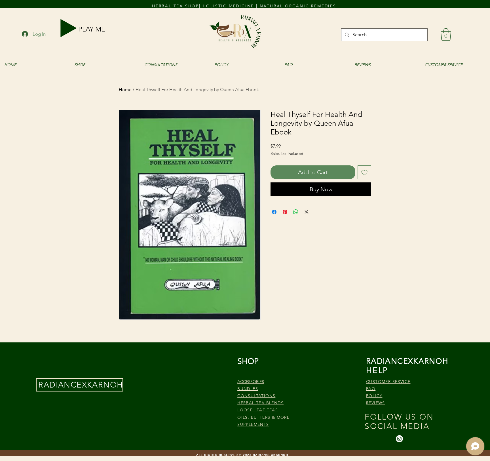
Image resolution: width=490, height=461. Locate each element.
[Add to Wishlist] (364, 172)
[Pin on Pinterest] (285, 212)
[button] (446, 34)
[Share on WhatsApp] (295, 212)
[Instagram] (399, 438)
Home (125, 89)
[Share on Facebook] (274, 212)
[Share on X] (306, 212)
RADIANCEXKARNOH (80, 385)
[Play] (69, 28)
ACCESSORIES (250, 381)
